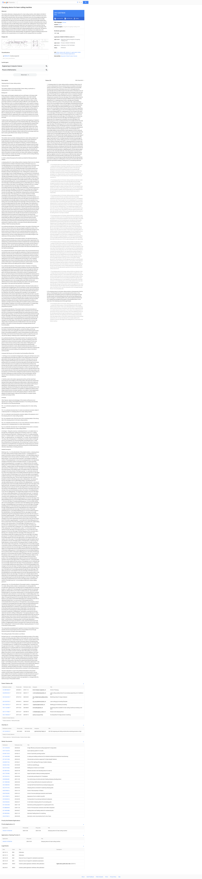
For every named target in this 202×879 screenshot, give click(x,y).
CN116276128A (6, 759)
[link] (11, 56)
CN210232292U (6, 697)
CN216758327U (6, 796)
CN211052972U (6, 704)
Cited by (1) (68, 52)
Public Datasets (99, 876)
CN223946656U (6, 802)
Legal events (74, 52)
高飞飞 (60, 24)
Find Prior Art (69, 18)
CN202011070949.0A (7, 830)
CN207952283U (6, 793)
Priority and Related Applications (67, 53)
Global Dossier (69, 56)
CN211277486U (6, 711)
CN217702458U (6, 773)
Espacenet (63, 56)
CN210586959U (6, 784)
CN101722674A (6, 750)
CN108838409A (6, 807)
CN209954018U (6, 693)
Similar (77, 18)
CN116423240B (6, 756)
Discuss (75, 56)
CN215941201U (6, 776)
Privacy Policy (113, 876)
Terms (106, 876)
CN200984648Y (6, 779)
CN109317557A (6, 753)
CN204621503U (6, 765)
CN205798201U (6, 790)
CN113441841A (6, 731)
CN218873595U (6, 770)
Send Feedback (90, 876)
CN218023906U (6, 813)
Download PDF (59, 18)
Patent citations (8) (61, 52)
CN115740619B (6, 747)
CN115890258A (6, 782)
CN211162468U (6, 707)
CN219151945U (6, 767)
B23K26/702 (7, 56)
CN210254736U (6, 701)
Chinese (64, 22)
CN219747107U (6, 787)
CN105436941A (6, 799)
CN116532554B (6, 804)
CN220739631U (6, 816)
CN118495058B (6, 810)
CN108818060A (6, 689)
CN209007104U (6, 762)
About (83, 876)
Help (119, 876)
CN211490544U (6, 714)
